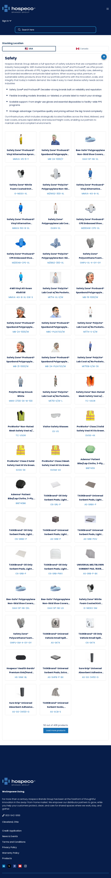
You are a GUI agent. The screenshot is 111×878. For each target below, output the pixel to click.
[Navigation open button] (107, 8)
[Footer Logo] (19, 781)
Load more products (55, 730)
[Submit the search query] (19, 29)
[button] (6, 21)
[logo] (19, 8)
